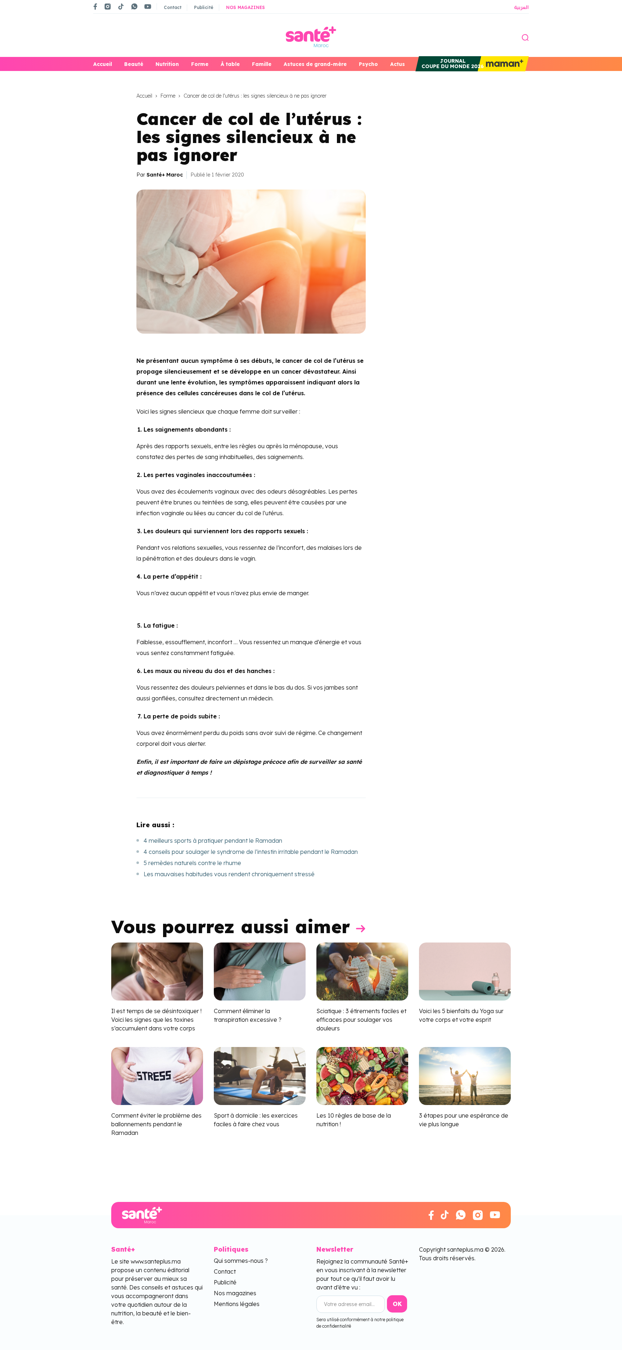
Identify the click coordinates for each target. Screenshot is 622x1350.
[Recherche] (525, 36)
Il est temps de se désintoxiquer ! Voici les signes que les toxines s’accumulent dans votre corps (156, 1019)
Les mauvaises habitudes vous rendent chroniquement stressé (229, 874)
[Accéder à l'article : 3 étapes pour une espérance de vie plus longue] (465, 1075)
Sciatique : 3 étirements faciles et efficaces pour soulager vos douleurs (361, 1019)
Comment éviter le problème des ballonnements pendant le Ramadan (156, 1124)
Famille (261, 64)
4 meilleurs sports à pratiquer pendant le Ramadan (213, 840)
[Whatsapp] (134, 6)
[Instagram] (107, 6)
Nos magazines (245, 7)
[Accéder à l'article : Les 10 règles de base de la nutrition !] (362, 1075)
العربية (521, 7)
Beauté (133, 64)
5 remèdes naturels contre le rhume (192, 862)
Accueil (102, 64)
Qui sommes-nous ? (241, 1260)
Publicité (203, 7)
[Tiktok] (121, 6)
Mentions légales (237, 1303)
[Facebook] (95, 6)
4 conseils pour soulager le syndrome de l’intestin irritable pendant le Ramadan (251, 851)
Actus (397, 64)
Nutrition (167, 64)
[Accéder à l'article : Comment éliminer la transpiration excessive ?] (260, 971)
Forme (199, 64)
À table (230, 64)
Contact (172, 7)
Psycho (368, 64)
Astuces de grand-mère (315, 64)
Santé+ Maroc (165, 174)
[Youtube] (147, 6)
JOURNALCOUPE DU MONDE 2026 (453, 64)
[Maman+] (503, 63)
